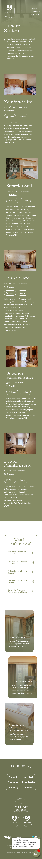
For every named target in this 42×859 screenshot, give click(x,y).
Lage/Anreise (28, 782)
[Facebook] (17, 766)
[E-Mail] (23, 766)
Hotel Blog (13, 787)
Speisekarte (29, 777)
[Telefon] (29, 766)
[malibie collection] (21, 805)
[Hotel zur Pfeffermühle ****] (14, 821)
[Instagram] (12, 766)
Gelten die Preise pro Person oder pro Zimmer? (18, 591)
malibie (28, 787)
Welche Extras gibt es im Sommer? (18, 572)
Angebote (13, 777)
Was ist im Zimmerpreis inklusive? (17, 553)
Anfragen (36, 11)
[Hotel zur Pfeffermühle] (9, 11)
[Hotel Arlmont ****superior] (27, 821)
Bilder (11, 117)
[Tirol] (7, 837)
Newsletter (13, 782)
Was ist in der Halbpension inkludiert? (18, 562)
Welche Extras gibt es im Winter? (18, 581)
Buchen (35, 15)
